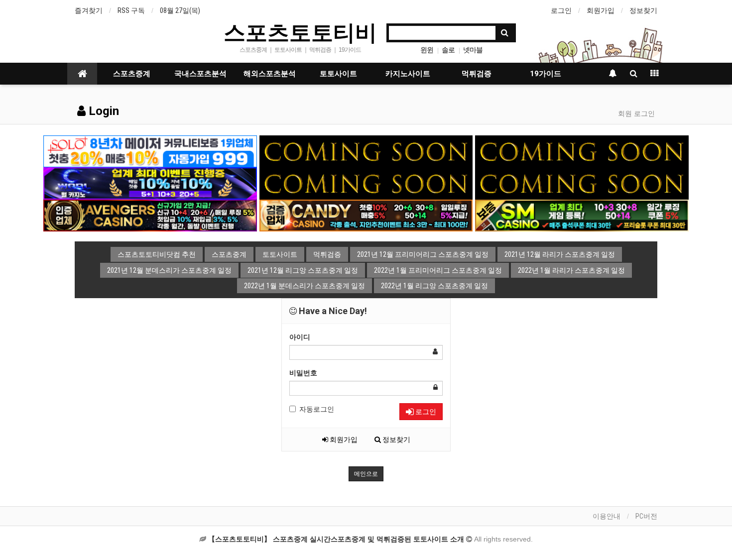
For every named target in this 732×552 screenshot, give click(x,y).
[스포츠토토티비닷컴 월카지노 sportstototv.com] (150, 183)
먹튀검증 (476, 73)
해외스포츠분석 (270, 73)
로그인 (561, 10)
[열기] (12, 12)
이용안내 (606, 516)
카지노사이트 (407, 73)
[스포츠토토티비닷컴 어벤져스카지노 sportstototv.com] (150, 215)
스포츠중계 (131, 73)
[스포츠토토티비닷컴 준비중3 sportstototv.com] (366, 183)
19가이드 (545, 73)
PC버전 (646, 516)
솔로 (448, 50)
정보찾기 (643, 10)
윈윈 (426, 50)
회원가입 (600, 10)
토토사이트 (338, 73)
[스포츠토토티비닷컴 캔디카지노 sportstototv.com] (366, 215)
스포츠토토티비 (300, 32)
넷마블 (473, 50)
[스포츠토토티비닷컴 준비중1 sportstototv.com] (366, 151)
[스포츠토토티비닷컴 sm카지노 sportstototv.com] (582, 215)
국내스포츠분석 (200, 73)
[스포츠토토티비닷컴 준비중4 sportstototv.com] (582, 183)
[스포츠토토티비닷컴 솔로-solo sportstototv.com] (150, 151)
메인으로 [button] (366, 473)
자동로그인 (316, 409)
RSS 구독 (131, 10)
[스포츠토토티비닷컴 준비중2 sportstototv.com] (582, 151)
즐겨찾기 (89, 10)
